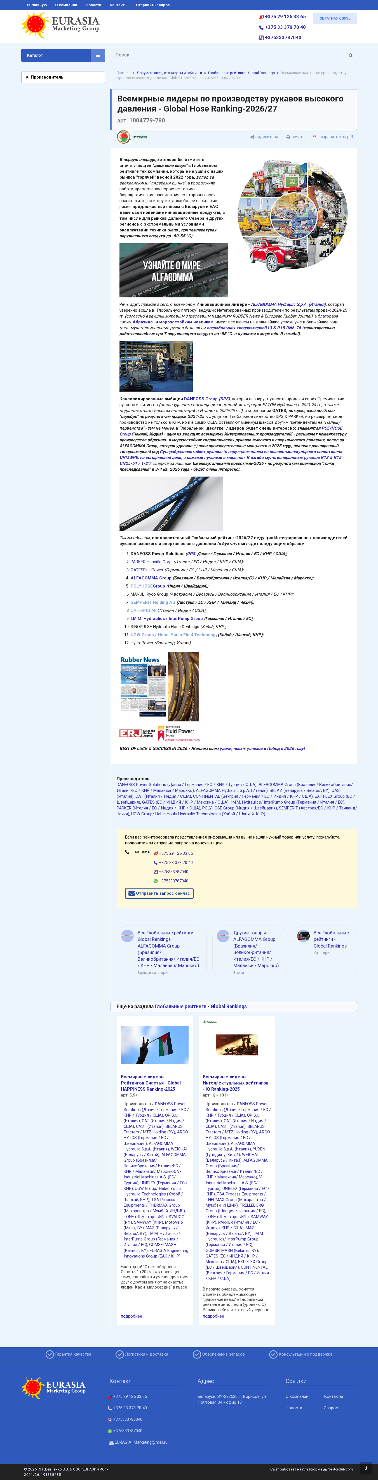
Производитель (47, 77)
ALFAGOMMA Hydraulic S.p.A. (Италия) (288, 304)
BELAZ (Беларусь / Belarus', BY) (300, 790)
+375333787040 (282, 37)
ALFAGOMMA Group (151, 578)
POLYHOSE (142, 586)
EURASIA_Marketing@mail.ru (141, 1442)
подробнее (131, 1316)
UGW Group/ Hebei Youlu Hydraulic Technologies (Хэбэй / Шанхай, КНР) (198, 813)
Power (157, 569)
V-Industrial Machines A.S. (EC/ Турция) (152, 1177)
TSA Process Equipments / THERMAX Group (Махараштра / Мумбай (152, 1205)
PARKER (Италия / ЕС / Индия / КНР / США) (158, 808)
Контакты (333, 1396)
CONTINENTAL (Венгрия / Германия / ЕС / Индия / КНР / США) (253, 796)
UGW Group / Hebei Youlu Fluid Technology (174, 634)
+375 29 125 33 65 (285, 16)
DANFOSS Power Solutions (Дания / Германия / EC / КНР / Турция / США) (187, 784)
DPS (191, 553)
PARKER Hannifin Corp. (151, 561)
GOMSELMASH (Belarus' (228, 1250)
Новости (294, 1407)
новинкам (203, 322)
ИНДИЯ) (177, 1211)
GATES (137, 569)
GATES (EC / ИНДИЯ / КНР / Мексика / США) (185, 802)
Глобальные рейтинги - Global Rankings (241, 73)
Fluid (147, 569)
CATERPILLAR (144, 610)
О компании (297, 1396)
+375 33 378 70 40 (285, 27)
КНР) (144, 1199)
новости (93, 5)
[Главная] (60, 27)
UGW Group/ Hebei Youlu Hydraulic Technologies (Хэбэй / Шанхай (153, 1194)
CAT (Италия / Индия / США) (163, 796)
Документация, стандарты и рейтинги (169, 73)
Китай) (233, 1154)
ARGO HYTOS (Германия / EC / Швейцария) (156, 1138)
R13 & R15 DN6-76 (282, 327)
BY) (140, 1228)
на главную (36, 5)
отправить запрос (153, 5)
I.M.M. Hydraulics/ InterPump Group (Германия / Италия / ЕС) (287, 802)
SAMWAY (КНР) (148, 1222)
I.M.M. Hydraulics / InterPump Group (167, 618)
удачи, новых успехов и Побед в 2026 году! (262, 748)
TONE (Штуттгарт (140, 1216)
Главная (123, 73)
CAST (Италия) (150, 1126)
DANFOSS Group (207, 398)
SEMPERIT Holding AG (153, 602)
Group (159, 586)
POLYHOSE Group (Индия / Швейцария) (239, 808)
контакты (119, 5)
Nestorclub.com (340, 1469)
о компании (66, 5)
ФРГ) (162, 1216)
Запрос (331, 1407)
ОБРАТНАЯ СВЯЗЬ (335, 18)
